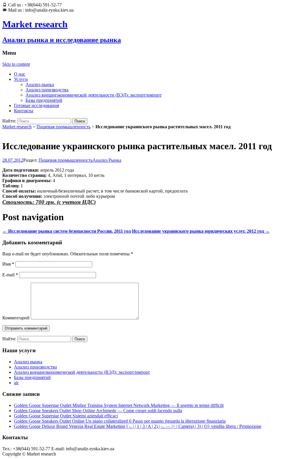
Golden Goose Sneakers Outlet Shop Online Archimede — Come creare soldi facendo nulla (98, 410)
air (16, 382)
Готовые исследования (36, 105)
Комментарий (16, 317)
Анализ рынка (40, 84)
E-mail (10, 274)
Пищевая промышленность (63, 126)
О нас (19, 74)
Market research (17, 126)
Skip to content (16, 64)
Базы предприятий (44, 100)
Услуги (21, 79)
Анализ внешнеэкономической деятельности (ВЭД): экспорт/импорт (94, 94)
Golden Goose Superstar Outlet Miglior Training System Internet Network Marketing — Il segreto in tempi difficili (119, 405)
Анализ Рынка (107, 160)
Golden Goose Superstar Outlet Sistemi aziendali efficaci (66, 415)
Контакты (23, 110)
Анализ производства (47, 89)
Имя (8, 263)
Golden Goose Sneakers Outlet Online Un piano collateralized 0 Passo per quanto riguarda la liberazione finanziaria (120, 421)
